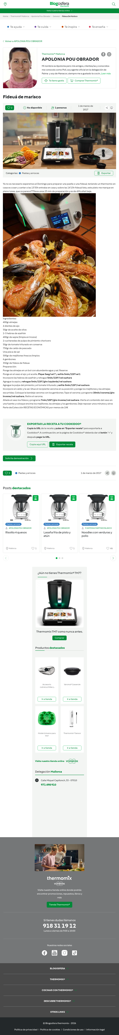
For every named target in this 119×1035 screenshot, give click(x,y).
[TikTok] (74, 953)
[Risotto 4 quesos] (21, 510)
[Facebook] (44, 953)
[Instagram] (64, 953)
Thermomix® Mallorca (19, 16)
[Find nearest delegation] (5, 4)
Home (5, 16)
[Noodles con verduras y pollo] (97, 510)
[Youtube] (54, 953)
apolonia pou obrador (41, 16)
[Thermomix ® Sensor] (72, 718)
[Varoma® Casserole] (72, 670)
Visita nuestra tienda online (58, 11)
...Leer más (105, 73)
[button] (113, 4)
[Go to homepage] (59, 4)
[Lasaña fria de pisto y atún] (59, 510)
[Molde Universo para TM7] (47, 718)
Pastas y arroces (13, 524)
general (56, 16)
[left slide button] (6, 558)
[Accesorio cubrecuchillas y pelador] (47, 670)
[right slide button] (113, 558)
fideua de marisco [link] (69, 16)
